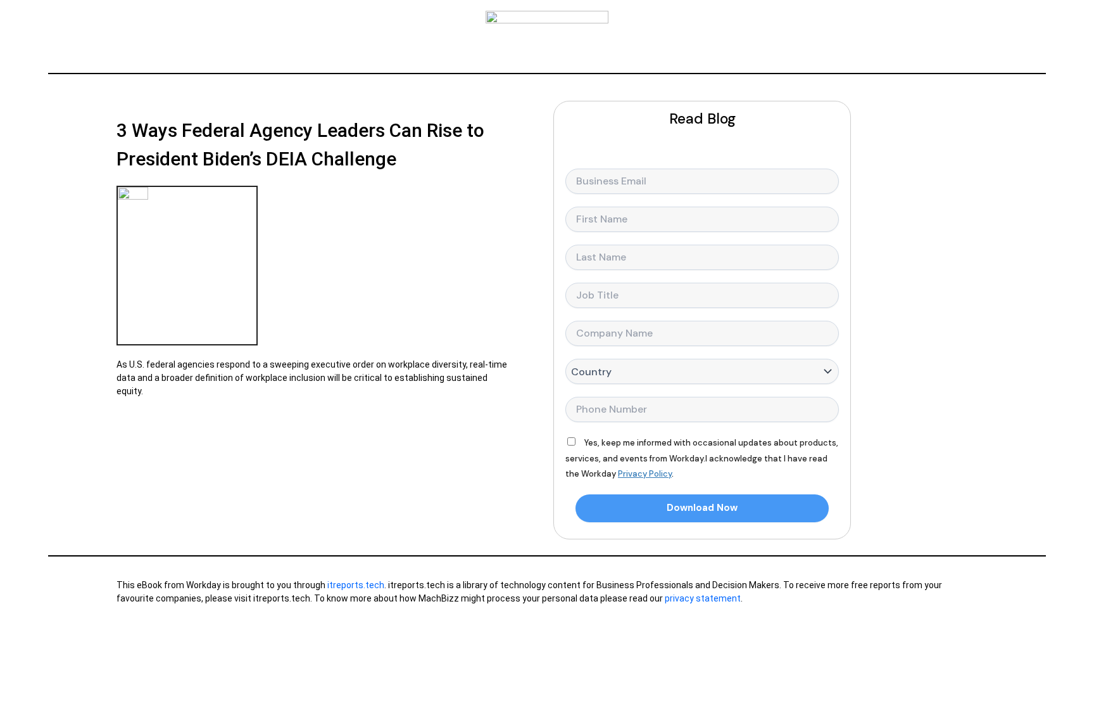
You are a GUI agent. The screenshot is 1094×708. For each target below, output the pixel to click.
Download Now (702, 507)
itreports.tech (355, 585)
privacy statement (703, 598)
